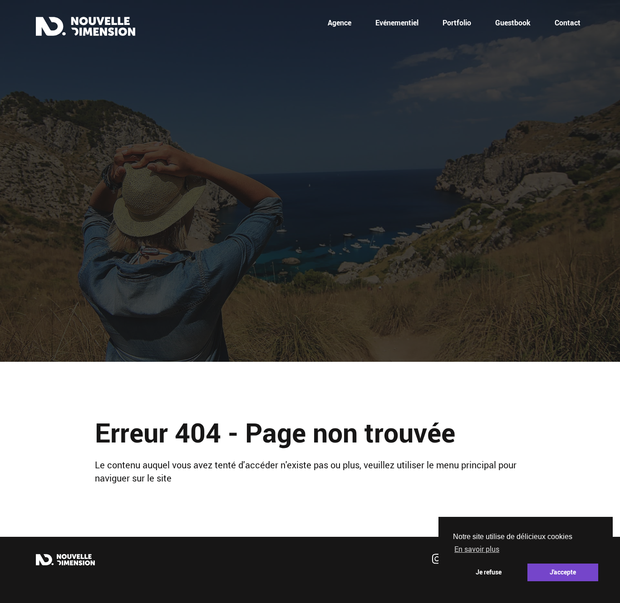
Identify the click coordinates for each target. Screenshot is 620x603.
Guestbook (513, 23)
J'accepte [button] (563, 572)
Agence (339, 23)
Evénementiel (396, 23)
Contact (568, 23)
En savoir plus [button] (476, 549)
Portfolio (457, 23)
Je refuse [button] (489, 572)
